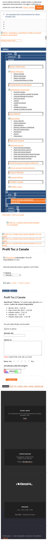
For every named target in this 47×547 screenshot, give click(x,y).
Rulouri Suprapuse (20, 76)
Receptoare (17, 132)
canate (20, 386)
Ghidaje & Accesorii (20, 107)
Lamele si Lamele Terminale (23, 109)
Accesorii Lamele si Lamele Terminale (26, 94)
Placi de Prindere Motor (21, 129)
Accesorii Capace (19, 92)
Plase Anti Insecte (16, 140)
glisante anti (38, 386)
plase (25, 386)
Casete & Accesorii (20, 103)
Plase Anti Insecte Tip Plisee (23, 158)
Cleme (16, 105)
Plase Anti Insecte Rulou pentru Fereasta (27, 154)
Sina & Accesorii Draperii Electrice (23, 163)
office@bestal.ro (27, 462)
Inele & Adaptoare (20, 123)
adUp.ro (5, 538)
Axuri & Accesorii (19, 98)
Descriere (6, 291)
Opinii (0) (13, 291)
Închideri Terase (16, 182)
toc (15, 386)
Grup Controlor (19, 121)
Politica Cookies (28, 7)
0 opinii (13, 283)
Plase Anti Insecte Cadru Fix (22, 150)
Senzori (16, 134)
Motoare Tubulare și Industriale (24, 127)
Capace (16, 101)
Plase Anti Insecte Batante (22, 148)
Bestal (12, 257)
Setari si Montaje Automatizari (22, 200)
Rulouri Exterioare (17, 66)
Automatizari (14, 113)
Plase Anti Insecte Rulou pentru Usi (25, 156)
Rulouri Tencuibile (19, 78)
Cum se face (15, 202)
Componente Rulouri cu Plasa (23, 80)
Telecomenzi (18, 136)
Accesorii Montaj (16, 172)
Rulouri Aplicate (19, 74)
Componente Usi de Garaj (20, 84)
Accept (39, 7)
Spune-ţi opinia (24, 283)
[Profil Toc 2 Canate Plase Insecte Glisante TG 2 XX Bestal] (23, 225)
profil (11, 386)
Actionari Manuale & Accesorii (23, 96)
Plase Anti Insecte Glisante (22, 152)
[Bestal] (24, 484)
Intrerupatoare (19, 125)
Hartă (25, 418)
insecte (31, 386)
